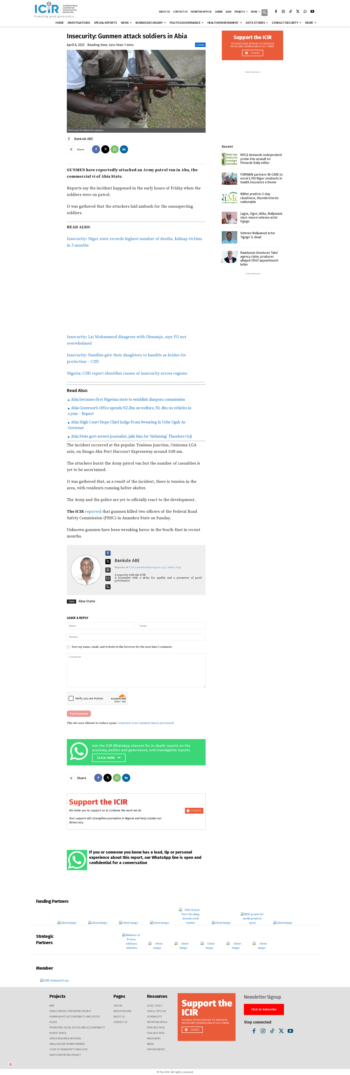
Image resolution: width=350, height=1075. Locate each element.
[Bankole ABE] (69, 139)
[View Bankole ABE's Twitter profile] (108, 561)
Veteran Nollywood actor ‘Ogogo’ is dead (257, 235)
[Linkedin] (124, 149)
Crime (200, 45)
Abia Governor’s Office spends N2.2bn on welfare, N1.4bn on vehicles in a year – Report (129, 411)
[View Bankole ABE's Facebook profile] (108, 553)
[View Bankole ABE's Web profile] (108, 570)
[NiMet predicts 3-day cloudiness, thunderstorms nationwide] (229, 198)
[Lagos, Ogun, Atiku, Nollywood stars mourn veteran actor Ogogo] (229, 218)
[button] (264, 13)
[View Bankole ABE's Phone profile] (108, 587)
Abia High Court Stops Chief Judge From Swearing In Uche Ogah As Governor (126, 425)
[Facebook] (276, 12)
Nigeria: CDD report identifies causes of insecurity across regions (127, 373)
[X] (297, 12)
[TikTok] (290, 12)
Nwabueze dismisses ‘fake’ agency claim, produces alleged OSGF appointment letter (259, 258)
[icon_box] (137, 751)
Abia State (87, 601)
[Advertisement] (136, 291)
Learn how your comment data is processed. (145, 723)
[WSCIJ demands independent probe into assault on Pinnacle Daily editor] (229, 159)
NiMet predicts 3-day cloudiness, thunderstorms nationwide (259, 198)
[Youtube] (312, 12)
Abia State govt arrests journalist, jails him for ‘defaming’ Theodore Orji (131, 436)
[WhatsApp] (305, 12)
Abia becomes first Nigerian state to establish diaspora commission (127, 399)
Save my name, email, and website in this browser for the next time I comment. (122, 647)
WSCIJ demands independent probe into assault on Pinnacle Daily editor (261, 159)
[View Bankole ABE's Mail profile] (108, 578)
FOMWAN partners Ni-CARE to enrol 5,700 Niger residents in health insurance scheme (261, 178)
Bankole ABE (83, 139)
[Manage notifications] (10, 1064)
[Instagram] (283, 12)
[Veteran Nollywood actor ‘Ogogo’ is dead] (229, 237)
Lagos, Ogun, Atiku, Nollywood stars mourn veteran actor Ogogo (261, 217)
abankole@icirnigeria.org (151, 567)
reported (93, 511)
